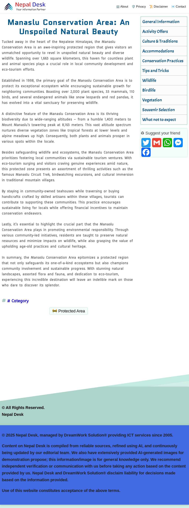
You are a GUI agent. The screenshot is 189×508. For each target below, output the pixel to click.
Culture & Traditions (160, 41)
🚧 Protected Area (68, 311)
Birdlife (148, 90)
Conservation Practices (162, 61)
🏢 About (122, 6)
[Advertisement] (68, 342)
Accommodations (158, 51)
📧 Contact (178, 6)
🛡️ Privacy (139, 6)
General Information (160, 21)
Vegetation (152, 100)
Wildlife (149, 80)
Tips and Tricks (155, 70)
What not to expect (159, 119)
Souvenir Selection (158, 109)
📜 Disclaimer (158, 6)
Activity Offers (155, 31)
